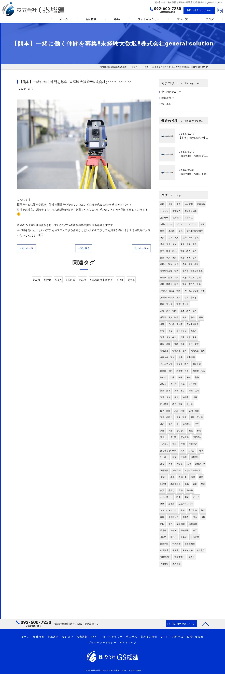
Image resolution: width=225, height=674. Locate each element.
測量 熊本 (165, 390)
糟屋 (193, 477)
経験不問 (176, 470)
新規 (197, 377)
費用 (201, 450)
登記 (203, 484)
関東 (181, 377)
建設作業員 (175, 484)
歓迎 (199, 431)
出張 (203, 517)
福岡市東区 (179, 557)
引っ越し (164, 457)
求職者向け (167, 98)
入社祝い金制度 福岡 (170, 291)
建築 (182, 510)
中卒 (197, 424)
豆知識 (184, 457)
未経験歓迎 (188, 550)
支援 (182, 450)
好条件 (163, 484)
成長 (162, 464)
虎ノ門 (173, 384)
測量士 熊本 (182, 371)
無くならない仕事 (168, 450)
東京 (203, 224)
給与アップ (182, 331)
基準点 (186, 517)
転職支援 (164, 351)
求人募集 (176, 564)
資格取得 (185, 437)
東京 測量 (179, 411)
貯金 (178, 497)
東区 (195, 530)
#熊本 (131, 279)
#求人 (58, 279)
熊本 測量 (165, 411)
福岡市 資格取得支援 (193, 271)
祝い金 (163, 377)
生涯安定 (193, 444)
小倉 (172, 477)
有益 (174, 457)
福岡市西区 (165, 557)
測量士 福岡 (166, 371)
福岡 (162, 204)
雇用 (162, 424)
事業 (187, 497)
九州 (172, 377)
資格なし (187, 424)
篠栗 (201, 477)
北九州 (163, 477)
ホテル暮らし (166, 497)
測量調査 (164, 544)
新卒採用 (191, 357)
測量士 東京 (199, 371)
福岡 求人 (174, 237)
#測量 (47, 279)
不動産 (184, 537)
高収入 (163, 384)
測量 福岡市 (166, 417)
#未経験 (70, 279)
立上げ (196, 497)
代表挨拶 (201, 204)
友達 (170, 431)
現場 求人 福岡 (189, 258)
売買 (162, 490)
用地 (195, 517)
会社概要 (189, 204)
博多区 (192, 557)
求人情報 (164, 404)
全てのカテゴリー (171, 91)
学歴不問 (164, 470)
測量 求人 (165, 397)
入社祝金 (193, 384)
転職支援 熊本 (198, 351)
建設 (184, 317)
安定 (191, 431)
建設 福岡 (165, 344)
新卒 (181, 357)
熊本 (162, 231)
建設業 (175, 550)
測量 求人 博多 (168, 258)
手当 (193, 317)
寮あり (194, 331)
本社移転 (164, 564)
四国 (162, 524)
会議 (181, 490)
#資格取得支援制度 (101, 279)
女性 (162, 431)
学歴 (174, 444)
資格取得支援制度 (195, 231)
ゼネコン (164, 444)
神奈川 (173, 530)
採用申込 (189, 217)
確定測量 (193, 524)
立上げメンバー (186, 504)
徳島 (170, 524)
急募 (183, 384)
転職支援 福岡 (179, 351)
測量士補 (197, 364)
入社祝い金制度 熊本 (194, 291)
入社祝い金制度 (176, 324)
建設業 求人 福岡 (169, 317)
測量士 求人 (182, 364)
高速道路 (193, 510)
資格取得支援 (193, 324)
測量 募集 (181, 417)
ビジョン (164, 211)
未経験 (172, 231)
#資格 (82, 279)
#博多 (120, 279)
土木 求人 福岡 (189, 311)
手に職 (173, 437)
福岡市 (186, 397)
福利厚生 (195, 457)
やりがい (181, 431)
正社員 (190, 404)
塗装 (162, 504)
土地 (187, 484)
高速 (203, 510)
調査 (195, 484)
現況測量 (176, 544)
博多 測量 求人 (168, 244)
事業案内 (176, 211)
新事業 (172, 504)
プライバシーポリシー (186, 224)
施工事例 (166, 104)
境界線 (163, 530)
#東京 (36, 279)
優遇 (201, 317)
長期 (170, 331)
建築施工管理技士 (193, 470)
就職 (162, 517)
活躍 (189, 464)
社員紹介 (176, 217)
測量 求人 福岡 (189, 251)
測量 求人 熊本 (168, 337)
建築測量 (181, 524)
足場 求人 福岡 (168, 311)
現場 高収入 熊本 (192, 284)
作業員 (180, 464)
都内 (170, 424)
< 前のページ (26, 248)
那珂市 (163, 537)
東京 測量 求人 (189, 244)
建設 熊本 (179, 344)
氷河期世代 (174, 517)
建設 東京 (194, 344)
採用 (195, 397)
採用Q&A (164, 217)
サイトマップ (128, 642)
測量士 (163, 437)
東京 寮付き (182, 304)
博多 (162, 237)
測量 (170, 204)
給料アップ (200, 464)
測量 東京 (179, 390)
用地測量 (185, 530)
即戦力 (173, 537)
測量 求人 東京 (189, 337)
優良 (176, 397)
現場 (162, 331)
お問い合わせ (166, 224)
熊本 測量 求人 (168, 251)
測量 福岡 (194, 390)
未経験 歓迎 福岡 (169, 277)
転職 (162, 324)
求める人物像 (191, 211)
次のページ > (141, 248)
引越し (192, 450)
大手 (170, 464)
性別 (183, 444)
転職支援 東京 (167, 357)
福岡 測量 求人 (191, 237)
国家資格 (197, 437)
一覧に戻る (84, 248)
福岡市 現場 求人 (169, 264)
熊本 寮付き (166, 304)
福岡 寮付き (190, 297)
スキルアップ (166, 364)
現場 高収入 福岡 (192, 277)
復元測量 (164, 550)
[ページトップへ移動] (205, 623)
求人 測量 (177, 404)
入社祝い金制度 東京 (170, 297)
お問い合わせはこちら (199, 10)
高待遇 (190, 490)
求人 (179, 204)
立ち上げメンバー (168, 510)
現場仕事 (183, 477)
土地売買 (195, 537)
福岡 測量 (194, 411)
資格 (181, 231)
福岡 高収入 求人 (169, 284)
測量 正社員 (197, 417)
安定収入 (201, 550)
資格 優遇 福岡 (191, 264)
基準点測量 (190, 544)
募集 (189, 377)
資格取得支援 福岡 (169, 271)
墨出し (172, 490)
